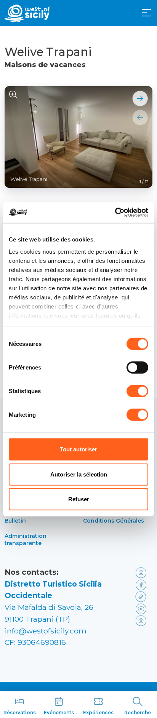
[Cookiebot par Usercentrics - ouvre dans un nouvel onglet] (115, 212)
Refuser (78, 499)
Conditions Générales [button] (113, 520)
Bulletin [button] (15, 520)
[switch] (137, 367)
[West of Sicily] (27, 13)
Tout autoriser (78, 449)
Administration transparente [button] (25, 540)
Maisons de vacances (45, 65)
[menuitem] (146, 12)
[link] (142, 572)
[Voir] (13, 94)
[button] (146, 13)
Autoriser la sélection (78, 474)
